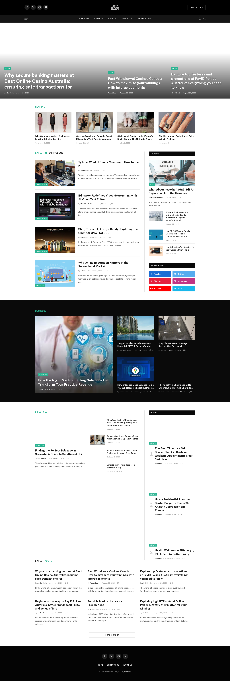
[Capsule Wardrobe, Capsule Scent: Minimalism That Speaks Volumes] (94, 122)
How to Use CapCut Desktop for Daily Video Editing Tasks (180, 248)
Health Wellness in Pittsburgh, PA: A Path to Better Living (174, 552)
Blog (7, 69)
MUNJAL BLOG (86, 204)
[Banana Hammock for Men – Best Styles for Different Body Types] (97, 454)
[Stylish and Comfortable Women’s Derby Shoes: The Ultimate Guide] (135, 122)
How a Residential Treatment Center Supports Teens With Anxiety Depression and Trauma (173, 505)
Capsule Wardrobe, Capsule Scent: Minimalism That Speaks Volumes (94, 137)
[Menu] (26, 19)
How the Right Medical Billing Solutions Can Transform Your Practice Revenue (73, 382)
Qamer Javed (43, 389)
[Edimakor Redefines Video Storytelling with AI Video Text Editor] (55, 206)
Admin (83, 170)
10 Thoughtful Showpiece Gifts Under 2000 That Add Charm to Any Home (175, 386)
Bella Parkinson (157, 198)
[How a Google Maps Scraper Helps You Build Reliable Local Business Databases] (135, 369)
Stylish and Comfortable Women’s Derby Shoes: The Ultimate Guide (135, 137)
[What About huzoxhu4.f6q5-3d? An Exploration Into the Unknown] (172, 173)
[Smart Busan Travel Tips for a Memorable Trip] (97, 468)
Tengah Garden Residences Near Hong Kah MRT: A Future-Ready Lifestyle (134, 345)
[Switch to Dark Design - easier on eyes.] (200, 18)
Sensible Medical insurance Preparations (105, 603)
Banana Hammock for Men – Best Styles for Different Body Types (122, 451)
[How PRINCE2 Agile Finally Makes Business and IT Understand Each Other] (156, 235)
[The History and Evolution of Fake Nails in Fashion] (177, 122)
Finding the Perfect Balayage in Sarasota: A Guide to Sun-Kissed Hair (59, 452)
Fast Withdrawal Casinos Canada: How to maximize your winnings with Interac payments (135, 83)
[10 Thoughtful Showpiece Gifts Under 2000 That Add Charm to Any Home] (177, 369)
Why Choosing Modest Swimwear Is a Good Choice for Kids (52, 137)
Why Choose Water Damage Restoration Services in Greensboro (173, 345)
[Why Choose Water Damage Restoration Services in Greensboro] (177, 328)
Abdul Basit (9, 93)
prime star (85, 237)
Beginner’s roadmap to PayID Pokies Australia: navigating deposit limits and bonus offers (58, 605)
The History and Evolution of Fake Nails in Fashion (176, 137)
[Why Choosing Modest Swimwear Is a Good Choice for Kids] (53, 122)
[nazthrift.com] (115, 7)
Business (84, 19)
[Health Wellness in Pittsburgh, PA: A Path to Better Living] (172, 534)
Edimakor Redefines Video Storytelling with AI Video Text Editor (107, 197)
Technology (144, 19)
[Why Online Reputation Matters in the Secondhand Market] (55, 273)
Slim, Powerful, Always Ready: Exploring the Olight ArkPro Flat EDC (108, 231)
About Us (127, 665)
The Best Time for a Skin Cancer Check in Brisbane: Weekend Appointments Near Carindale (173, 454)
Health (112, 19)
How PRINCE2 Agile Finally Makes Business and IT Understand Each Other (178, 234)
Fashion (99, 19)
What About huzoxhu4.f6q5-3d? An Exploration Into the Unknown (171, 191)
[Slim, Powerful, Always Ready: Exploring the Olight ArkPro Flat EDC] (55, 240)
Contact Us (113, 665)
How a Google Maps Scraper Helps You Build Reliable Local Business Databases (135, 386)
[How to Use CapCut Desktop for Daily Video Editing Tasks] (156, 251)
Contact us (196, 7)
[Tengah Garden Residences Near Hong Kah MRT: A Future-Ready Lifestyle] (135, 328)
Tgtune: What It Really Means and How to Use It (108, 164)
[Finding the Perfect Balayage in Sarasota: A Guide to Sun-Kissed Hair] (60, 432)
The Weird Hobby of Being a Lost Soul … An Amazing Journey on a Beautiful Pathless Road (122, 422)
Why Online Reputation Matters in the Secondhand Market (103, 264)
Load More (110, 635)
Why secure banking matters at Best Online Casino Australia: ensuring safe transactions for (39, 80)
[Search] (204, 19)
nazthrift (127, 672)
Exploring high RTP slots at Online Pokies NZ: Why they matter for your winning (163, 605)
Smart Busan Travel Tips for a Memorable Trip (121, 466)
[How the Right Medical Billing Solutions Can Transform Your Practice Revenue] (74, 354)
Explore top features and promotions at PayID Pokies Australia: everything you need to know (196, 81)
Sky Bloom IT (42, 458)
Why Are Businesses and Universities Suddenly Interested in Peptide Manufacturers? (177, 216)
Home (100, 665)
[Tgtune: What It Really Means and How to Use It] (55, 173)
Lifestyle (126, 19)
